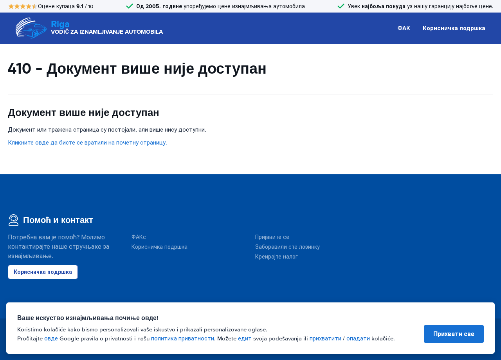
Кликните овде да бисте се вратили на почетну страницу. (87, 142)
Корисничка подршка (454, 28)
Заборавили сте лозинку (287, 247)
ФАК (403, 28)
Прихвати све (453, 333)
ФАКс (139, 237)
